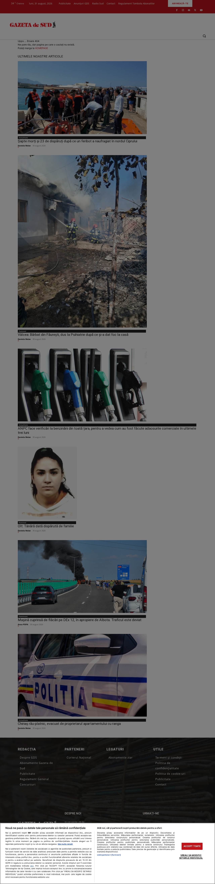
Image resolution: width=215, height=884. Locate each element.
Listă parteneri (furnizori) (109, 855)
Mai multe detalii (65, 844)
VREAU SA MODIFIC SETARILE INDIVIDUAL (191, 856)
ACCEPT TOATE (192, 846)
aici (32, 865)
